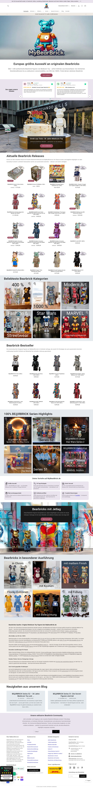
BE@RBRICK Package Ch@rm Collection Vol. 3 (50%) (57, 185)
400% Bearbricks (52, 740)
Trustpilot (77, 495)
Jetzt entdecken (46, 146)
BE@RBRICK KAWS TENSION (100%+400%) (36, 402)
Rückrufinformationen (32, 746)
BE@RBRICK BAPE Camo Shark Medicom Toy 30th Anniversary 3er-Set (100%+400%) (36, 213)
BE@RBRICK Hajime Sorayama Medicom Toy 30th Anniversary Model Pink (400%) (56, 242)
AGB (28, 755)
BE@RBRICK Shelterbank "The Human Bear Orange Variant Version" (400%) (56, 213)
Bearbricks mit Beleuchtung (54, 760)
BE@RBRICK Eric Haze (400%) (15, 373)
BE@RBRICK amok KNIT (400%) (77, 241)
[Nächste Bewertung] (89, 96)
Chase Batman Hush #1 (54, 751)
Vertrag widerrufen (33, 770)
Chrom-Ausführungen (46, 652)
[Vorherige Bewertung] (20, 96)
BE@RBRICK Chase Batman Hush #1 (74, 675)
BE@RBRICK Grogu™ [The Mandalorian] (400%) (36, 271)
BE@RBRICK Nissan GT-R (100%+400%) (77, 271)
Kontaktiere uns (12, 678)
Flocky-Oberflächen (13, 654)
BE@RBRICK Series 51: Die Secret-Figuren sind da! (67, 695)
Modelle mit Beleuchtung (68, 652)
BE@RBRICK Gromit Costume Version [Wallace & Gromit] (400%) (56, 271)
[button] (8, 5)
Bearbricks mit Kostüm (53, 758)
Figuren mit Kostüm (57, 652)
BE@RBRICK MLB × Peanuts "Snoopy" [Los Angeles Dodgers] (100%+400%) (77, 185)
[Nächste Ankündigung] (86, 14)
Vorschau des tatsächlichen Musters (65, 661)
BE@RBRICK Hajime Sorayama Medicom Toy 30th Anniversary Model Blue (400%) (36, 242)
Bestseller (80, 646)
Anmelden (82, 776)
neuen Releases (72, 646)
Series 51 (50, 749)
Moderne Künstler (52, 744)
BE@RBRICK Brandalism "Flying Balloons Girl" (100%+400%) (77, 374)
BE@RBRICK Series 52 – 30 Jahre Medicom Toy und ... (26, 695)
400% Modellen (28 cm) (75, 640)
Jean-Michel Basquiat (42, 632)
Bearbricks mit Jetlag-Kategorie (31, 655)
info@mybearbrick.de (76, 756)
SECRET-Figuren (29, 646)
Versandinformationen (32, 760)
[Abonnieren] (56, 731)
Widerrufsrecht (31, 758)
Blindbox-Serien (25, 644)
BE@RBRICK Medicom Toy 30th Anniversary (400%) (78, 213)
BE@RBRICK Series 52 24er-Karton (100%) (15, 185)
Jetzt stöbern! (46, 75)
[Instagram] (74, 767)
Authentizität (65, 671)
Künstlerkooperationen (22, 632)
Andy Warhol (33, 632)
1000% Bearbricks (52, 742)
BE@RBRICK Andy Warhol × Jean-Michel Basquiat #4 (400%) (15, 402)
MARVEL (71, 632)
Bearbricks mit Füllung (26, 654)
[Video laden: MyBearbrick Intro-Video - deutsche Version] (46, 38)
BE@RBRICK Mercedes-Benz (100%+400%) (36, 374)
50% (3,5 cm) (41, 638)
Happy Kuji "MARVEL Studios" (55, 753)
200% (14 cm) (63, 640)
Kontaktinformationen (32, 762)
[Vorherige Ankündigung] (7, 14)
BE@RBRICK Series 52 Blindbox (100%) (36, 184)
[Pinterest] (82, 767)
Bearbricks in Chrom (53, 755)
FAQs (28, 740)
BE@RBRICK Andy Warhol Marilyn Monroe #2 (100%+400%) (56, 402)
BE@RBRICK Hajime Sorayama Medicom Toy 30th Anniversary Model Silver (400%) (15, 242)
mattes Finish (78, 652)
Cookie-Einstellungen (32, 751)
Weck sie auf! (46, 519)
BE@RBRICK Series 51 (42, 644)
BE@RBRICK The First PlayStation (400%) (57, 374)
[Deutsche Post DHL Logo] (57, 770)
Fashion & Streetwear (53, 746)
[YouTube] (78, 767)
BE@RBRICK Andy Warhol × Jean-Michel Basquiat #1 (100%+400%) (77, 402)
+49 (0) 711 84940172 (76, 753)
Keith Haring (53, 632)
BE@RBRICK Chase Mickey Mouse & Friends (57, 654)
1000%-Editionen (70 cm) (21, 642)
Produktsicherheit (31, 744)
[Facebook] (70, 767)
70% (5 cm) (49, 638)
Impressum (30, 753)
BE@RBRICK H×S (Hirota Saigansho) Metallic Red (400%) (15, 213)
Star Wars (78, 632)
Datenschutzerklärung (32, 749)
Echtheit (29, 742)
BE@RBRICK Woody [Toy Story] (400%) (15, 270)
